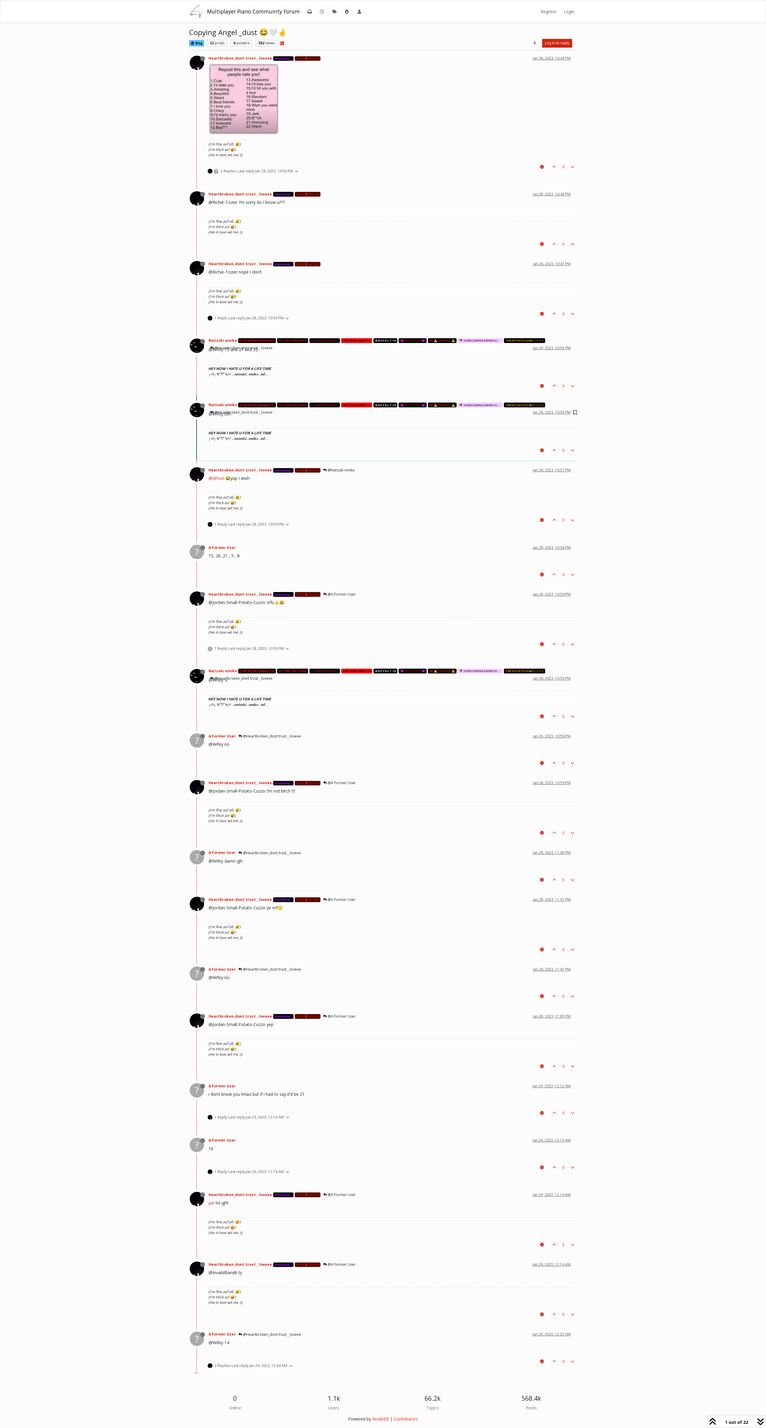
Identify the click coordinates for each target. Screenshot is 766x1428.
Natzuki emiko (223, 340)
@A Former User (341, 594)
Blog (198, 43)
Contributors (406, 1419)
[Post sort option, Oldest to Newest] (535, 43)
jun (212, 1203)
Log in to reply (557, 42)
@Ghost (216, 478)
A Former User (222, 547)
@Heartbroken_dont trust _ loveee (243, 412)
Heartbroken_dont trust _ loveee (240, 58)
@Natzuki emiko (341, 470)
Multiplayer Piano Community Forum (253, 11)
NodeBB (380, 1419)
